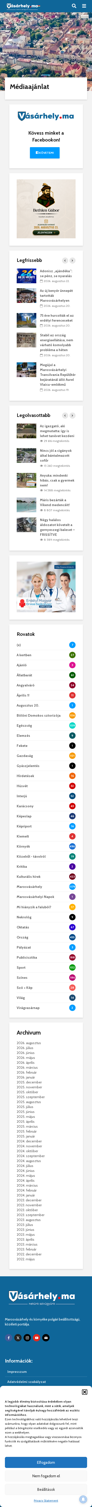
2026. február (27, 1072)
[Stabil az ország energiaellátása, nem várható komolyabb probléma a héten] (26, 340)
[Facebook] (8, 1337)
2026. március (27, 1067)
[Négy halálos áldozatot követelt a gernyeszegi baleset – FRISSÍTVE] (26, 524)
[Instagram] (27, 1337)
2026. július (25, 1048)
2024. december (29, 1141)
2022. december (29, 1254)
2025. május (26, 1116)
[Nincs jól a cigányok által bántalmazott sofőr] (26, 455)
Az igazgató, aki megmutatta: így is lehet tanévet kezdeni (57, 431)
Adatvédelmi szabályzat (26, 1381)
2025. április (26, 1121)
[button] (84, 1392)
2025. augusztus (29, 1102)
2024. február (27, 1190)
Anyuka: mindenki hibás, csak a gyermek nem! (57, 480)
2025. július (25, 1107)
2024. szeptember (31, 1156)
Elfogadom (46, 1462)
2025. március (27, 1126)
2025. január (26, 1136)
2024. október (27, 1151)
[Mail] (46, 1337)
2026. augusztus (29, 1043)
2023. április (25, 1239)
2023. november (29, 1205)
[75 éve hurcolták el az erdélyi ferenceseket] (26, 320)
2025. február (27, 1131)
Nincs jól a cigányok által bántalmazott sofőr (56, 455)
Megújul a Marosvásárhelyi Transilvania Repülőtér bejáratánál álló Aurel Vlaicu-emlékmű (58, 375)
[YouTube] (36, 1337)
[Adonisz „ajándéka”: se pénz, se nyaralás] (26, 275)
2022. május (26, 1259)
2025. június (26, 1111)
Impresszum (17, 1371)
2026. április (26, 1062)
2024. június (26, 1170)
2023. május (26, 1234)
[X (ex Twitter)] (18, 1337)
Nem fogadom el (46, 1476)
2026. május (26, 1057)
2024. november (29, 1146)
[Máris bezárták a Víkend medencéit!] (26, 504)
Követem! (46, 153)
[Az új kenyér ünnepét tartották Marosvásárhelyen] (26, 295)
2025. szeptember (31, 1097)
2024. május (26, 1175)
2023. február (26, 1249)
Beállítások (46, 1489)
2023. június (25, 1229)
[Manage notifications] (83, 1499)
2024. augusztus (29, 1161)
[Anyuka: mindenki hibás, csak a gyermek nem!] (26, 480)
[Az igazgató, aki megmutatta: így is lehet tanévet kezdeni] (26, 430)
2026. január (26, 1077)
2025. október (27, 1092)
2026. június (26, 1053)
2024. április (26, 1180)
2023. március (27, 1244)
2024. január (26, 1195)
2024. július (25, 1166)
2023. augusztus (29, 1220)
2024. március (27, 1185)
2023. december (29, 1200)
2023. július (25, 1225)
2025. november (29, 1087)
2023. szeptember (30, 1215)
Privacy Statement (46, 1500)
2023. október (27, 1210)
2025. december (29, 1082)
